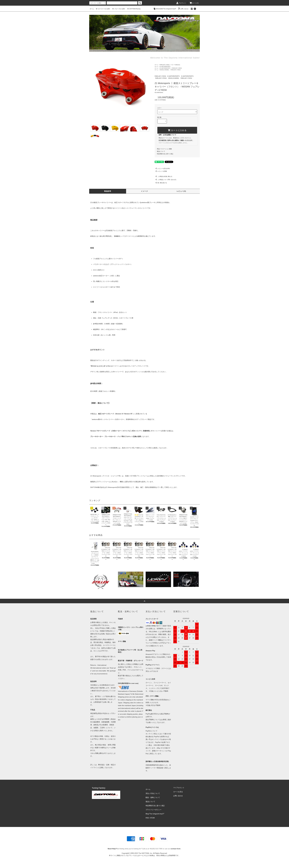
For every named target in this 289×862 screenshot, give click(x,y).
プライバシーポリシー (153, 810)
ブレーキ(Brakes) (175, 64)
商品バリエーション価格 (164, 149)
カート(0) (195, 3)
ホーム (92, 9)
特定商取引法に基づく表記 (165, 154)
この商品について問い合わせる (166, 179)
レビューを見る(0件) (163, 168)
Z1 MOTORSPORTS (165, 66)
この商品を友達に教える (164, 176)
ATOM (152, 818)
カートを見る (178, 792)
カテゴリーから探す (104, 9)
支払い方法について (153, 793)
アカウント (182, 3)
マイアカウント (178, 788)
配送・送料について (153, 797)
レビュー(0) (181, 191)
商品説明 (107, 191)
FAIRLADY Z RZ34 (164, 64)
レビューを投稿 (162, 171)
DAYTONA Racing (134, 9)
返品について (161, 151)
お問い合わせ (184, 9)
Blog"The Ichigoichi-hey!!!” (155, 814)
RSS (147, 818)
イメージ (144, 191)
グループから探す (119, 9)
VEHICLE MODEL (164, 69)
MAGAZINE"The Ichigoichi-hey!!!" (166, 9)
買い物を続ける (162, 183)
